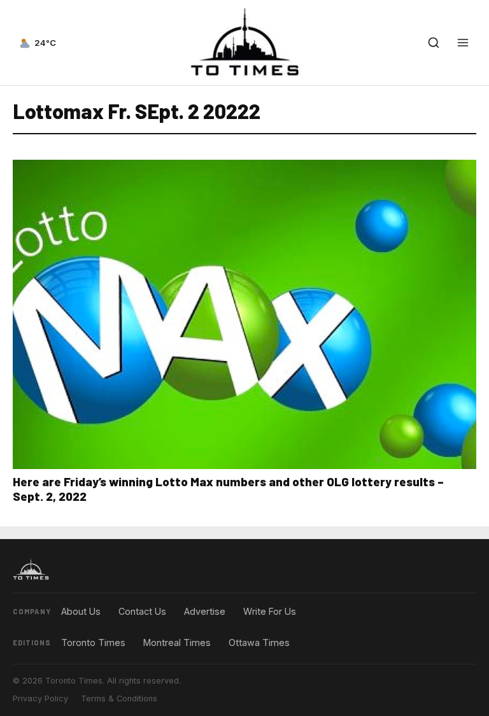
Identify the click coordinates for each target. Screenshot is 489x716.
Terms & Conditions (119, 698)
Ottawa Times (259, 642)
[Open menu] (463, 42)
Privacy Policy (40, 698)
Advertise (204, 611)
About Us (81, 611)
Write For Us (269, 611)
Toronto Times (93, 642)
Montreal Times (177, 642)
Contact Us (142, 611)
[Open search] (433, 42)
